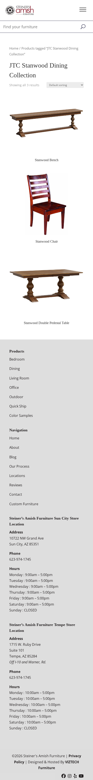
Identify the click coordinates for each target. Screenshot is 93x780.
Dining (14, 368)
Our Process (19, 466)
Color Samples (21, 415)
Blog (12, 457)
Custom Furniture (23, 504)
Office (14, 387)
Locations (17, 475)
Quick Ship (17, 406)
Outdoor (16, 396)
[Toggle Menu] (82, 9)
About (14, 447)
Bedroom (17, 359)
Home (13, 48)
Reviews (15, 485)
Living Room (19, 378)
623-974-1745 (20, 559)
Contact (15, 494)
